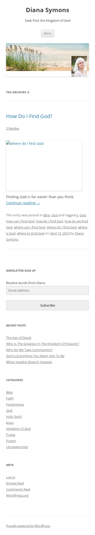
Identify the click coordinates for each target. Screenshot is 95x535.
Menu (47, 33)
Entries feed (15, 483)
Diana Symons (47, 10)
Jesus (10, 422)
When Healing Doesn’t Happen (29, 362)
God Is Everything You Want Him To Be (35, 356)
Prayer (11, 440)
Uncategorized (17, 447)
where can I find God (29, 227)
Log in (10, 477)
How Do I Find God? (29, 116)
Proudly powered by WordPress (28, 526)
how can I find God (20, 221)
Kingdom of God (18, 428)
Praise (10, 434)
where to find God (30, 233)
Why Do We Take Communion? (29, 349)
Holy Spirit (14, 416)
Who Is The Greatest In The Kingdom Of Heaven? (42, 343)
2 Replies (12, 128)
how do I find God (49, 221)
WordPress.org (17, 495)
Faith (10, 398)
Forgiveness (15, 404)
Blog (46, 215)
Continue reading (23, 202)
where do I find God (62, 227)
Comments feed (18, 489)
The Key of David (18, 337)
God (54, 215)
